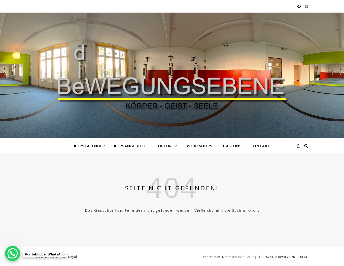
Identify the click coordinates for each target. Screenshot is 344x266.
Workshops (199, 145)
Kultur (164, 145)
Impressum (211, 256)
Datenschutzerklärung (239, 256)
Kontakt (260, 145)
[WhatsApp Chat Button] (12, 253)
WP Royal (69, 256)
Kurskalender (89, 145)
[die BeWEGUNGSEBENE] (172, 72)
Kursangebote (130, 145)
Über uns (231, 145)
